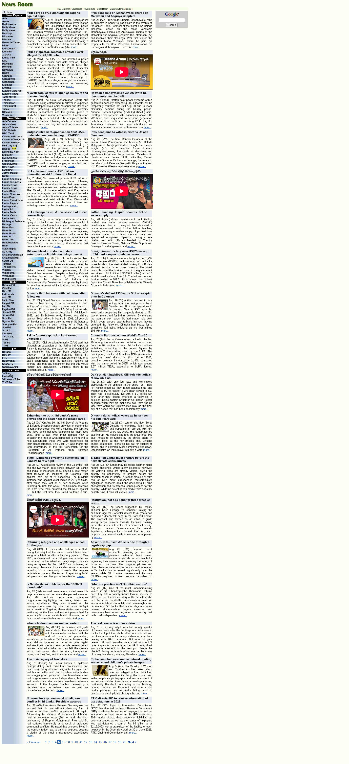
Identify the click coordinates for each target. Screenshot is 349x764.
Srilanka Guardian (12, 254)
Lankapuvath (9, 206)
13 (90, 742)
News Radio (9, 233)
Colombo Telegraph (13, 139)
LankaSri (7, 209)
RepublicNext (10, 242)
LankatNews (9, 191)
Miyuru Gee (89, 9)
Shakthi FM (8, 312)
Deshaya (7, 33)
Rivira (5, 72)
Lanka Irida (8, 57)
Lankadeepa (9, 48)
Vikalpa (6, 269)
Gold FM (7, 288)
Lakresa (6, 54)
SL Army (7, 251)
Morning (7, 66)
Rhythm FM (8, 309)
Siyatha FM (8, 321)
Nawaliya (7, 69)
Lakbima (7, 51)
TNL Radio (8, 336)
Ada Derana (9, 121)
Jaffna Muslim (10, 173)
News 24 (7, 236)
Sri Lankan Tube (11, 379)
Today (5, 109)
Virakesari (8, 115)
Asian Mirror (9, 124)
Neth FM (6, 297)
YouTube (7, 382)
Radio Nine (8, 300)
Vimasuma (8, 272)
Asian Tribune (10, 127)
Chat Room (102, 9)
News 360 (8, 239)
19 (119, 742)
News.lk (6, 230)
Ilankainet (7, 170)
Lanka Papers (10, 203)
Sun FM (6, 327)
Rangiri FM (8, 303)
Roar (5, 245)
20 (124, 742)
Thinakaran (8, 103)
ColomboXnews (11, 142)
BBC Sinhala (9, 130)
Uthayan (7, 112)
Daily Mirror (9, 27)
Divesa (6, 148)
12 (85, 742)
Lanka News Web (12, 194)
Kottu (5, 176)
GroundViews (10, 164)
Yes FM (6, 342)
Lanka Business (11, 182)
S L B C (6, 330)
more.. (75, 47)
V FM (5, 339)
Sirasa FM (8, 315)
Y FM (5, 345)
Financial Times (11, 42)
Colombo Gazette (12, 136)
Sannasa (7, 75)
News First (8, 227)
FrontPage (8, 161)
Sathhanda (8, 81)
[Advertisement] (114, 753)
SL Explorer (64, 9)
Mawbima (7, 63)
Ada (4, 18)
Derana (6, 352)
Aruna (5, 21)
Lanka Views (9, 215)
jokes (128, 9)
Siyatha (6, 88)
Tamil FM (7, 333)
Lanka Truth (9, 212)
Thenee (6, 100)
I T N (4, 358)
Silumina (7, 84)
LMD (4, 60)
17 (110, 742)
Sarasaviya (8, 78)
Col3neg (6, 373)
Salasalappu (9, 248)
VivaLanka (8, 275)
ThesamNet (9, 266)
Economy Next (10, 151)
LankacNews (9, 185)
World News (9, 279)
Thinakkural (9, 106)
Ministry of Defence (13, 221)
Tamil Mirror (9, 97)
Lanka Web (8, 218)
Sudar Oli (7, 260)
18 (115, 742)
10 (76, 742)
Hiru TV (6, 355)
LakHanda (8, 294)
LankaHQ (7, 376)
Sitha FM (7, 318)
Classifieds (76, 9)
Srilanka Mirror (10, 257)
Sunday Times (10, 94)
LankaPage (8, 197)
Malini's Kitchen (117, 9)
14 (95, 742)
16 (105, 742)
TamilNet (7, 263)
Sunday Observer (12, 91)
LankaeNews (9, 188)
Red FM (6, 306)
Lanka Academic (12, 179)
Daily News (8, 30)
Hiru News (8, 167)
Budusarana (9, 24)
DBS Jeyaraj (9, 145)
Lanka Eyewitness (12, 200)
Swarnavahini (10, 367)
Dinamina (7, 36)
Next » (132, 742)
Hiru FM (6, 291)
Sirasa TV (7, 364)
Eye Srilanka (9, 158)
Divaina (6, 39)
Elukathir (7, 154)
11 (81, 742)
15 (100, 742)
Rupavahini (8, 361)
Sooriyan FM (9, 324)
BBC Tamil (8, 133)
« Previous (33, 742)
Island (5, 45)
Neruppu (7, 224)
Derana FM (8, 285)
